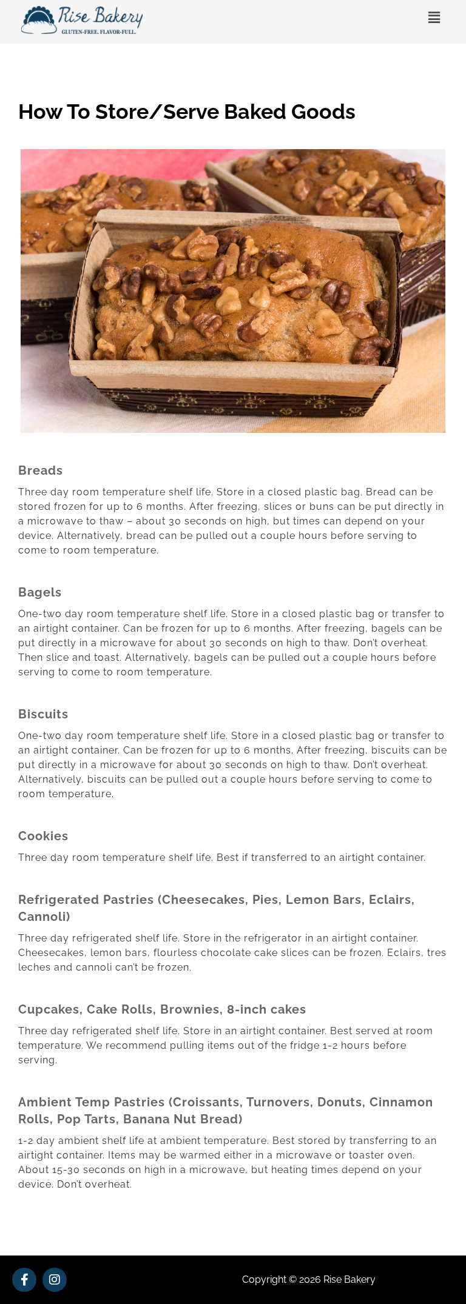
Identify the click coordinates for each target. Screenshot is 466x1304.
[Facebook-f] (24, 1280)
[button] (434, 17)
